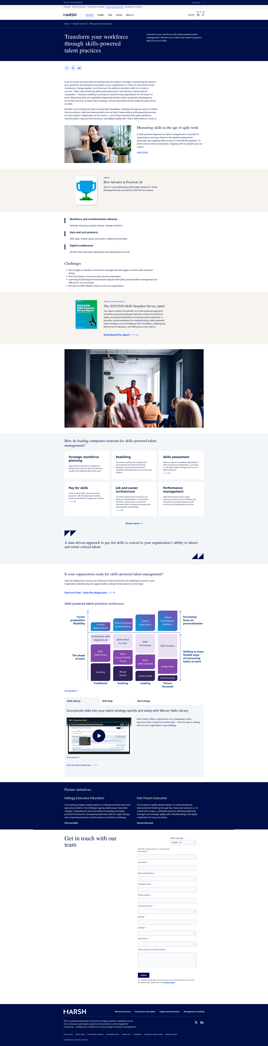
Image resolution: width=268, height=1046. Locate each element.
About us (130, 15)
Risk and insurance (79, 7)
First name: (142, 851)
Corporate (67, 7)
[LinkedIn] (202, 1022)
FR (204, 12)
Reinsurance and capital (95, 7)
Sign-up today (71, 822)
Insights (100, 15)
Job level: (141, 928)
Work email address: (146, 873)
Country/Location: (145, 906)
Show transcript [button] (72, 757)
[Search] (203, 15)
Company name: (144, 884)
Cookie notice (126, 1034)
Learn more (142, 152)
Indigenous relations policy (153, 1034)
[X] (196, 1022)
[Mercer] (72, 14)
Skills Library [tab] (73, 701)
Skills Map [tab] (107, 701)
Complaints (137, 1034)
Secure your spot (145, 822)
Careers (119, 15)
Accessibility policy (112, 1034)
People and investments (114, 7)
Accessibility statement (95, 1034)
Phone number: (144, 895)
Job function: (143, 938)
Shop (110, 15)
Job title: (141, 917)
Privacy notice (169, 982)
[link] (67, 68)
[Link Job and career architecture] (134, 510)
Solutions (90, 15)
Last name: (142, 862)
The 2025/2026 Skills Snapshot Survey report (134, 306)
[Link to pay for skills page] (87, 502)
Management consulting (133, 7)
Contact (191, 15)
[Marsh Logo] (75, 1012)
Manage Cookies (171, 1034)
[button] (204, 2)
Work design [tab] (143, 701)
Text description (70, 691)
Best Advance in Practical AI (123, 182)
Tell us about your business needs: (151, 949)
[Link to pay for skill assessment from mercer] (181, 473)
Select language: (176, 838)
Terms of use (68, 1034)
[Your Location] (198, 15)
